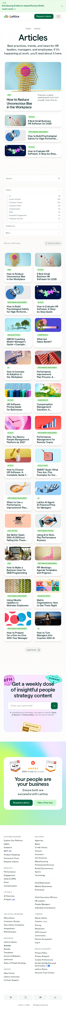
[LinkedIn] (55, 997)
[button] (62, 6)
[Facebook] (11, 997)
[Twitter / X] (26, 997)
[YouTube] (40, 997)
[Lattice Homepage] (11, 16)
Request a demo (44, 16)
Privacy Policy (28, 715)
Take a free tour (45, 802)
